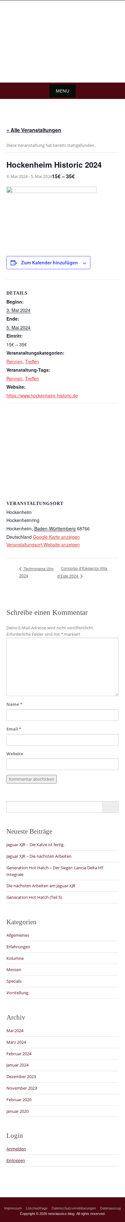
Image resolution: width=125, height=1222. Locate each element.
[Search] (110, 807)
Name (14, 704)
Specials (13, 981)
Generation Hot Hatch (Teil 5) (34, 897)
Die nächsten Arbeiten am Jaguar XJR (40, 886)
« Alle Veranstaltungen (33, 130)
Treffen (32, 361)
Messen (13, 969)
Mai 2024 (14, 1030)
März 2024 (16, 1042)
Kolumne (15, 958)
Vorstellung (17, 993)
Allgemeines (17, 935)
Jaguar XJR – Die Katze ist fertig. (35, 844)
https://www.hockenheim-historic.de (42, 395)
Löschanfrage (36, 1208)
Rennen (14, 361)
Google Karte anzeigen (56, 537)
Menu (62, 91)
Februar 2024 (18, 1054)
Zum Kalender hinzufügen (49, 262)
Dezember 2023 (21, 1076)
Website (14, 754)
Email (13, 729)
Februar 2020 (18, 1099)
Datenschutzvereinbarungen (74, 1208)
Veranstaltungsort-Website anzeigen (43, 544)
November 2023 (21, 1088)
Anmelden (16, 1149)
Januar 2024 (17, 1065)
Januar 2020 (17, 1111)
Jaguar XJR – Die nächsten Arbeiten (38, 856)
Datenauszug (110, 1208)
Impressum (13, 1208)
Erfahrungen (18, 947)
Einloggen (15, 1160)
